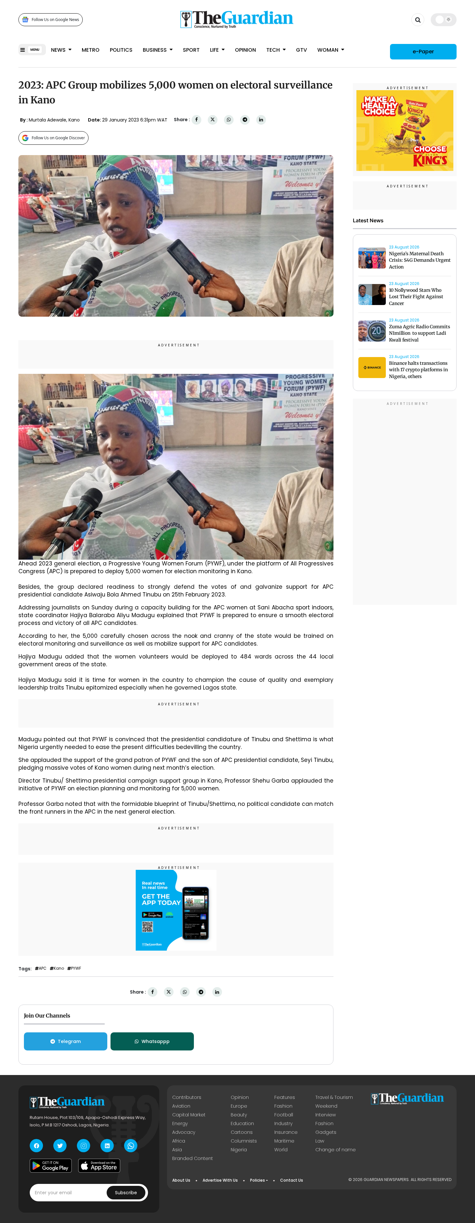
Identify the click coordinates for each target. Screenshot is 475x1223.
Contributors (186, 1097)
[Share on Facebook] (196, 119)
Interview (325, 1115)
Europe (239, 1106)
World (281, 1149)
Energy (180, 1123)
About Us (181, 1180)
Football (283, 1115)
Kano (59, 968)
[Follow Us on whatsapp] (130, 1145)
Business (155, 50)
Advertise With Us (220, 1180)
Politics (121, 50)
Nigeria (239, 1149)
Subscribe (126, 1192)
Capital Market (189, 1115)
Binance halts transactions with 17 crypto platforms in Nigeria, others (418, 370)
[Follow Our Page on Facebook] (36, 1145)
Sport (191, 50)
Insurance (286, 1132)
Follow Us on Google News (55, 19)
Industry (283, 1123)
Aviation (181, 1106)
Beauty (239, 1115)
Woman (328, 50)
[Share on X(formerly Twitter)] (212, 119)
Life (215, 50)
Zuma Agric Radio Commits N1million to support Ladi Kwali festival (419, 333)
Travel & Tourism (334, 1097)
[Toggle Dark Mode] (443, 19)
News (59, 50)
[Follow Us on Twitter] (60, 1145)
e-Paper (423, 51)
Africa (178, 1141)
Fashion (283, 1106)
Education (242, 1123)
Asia (177, 1149)
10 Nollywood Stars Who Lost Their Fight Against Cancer (416, 297)
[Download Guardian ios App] (99, 1165)
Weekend (326, 1106)
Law (319, 1141)
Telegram (69, 1041)
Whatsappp (156, 1041)
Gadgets (325, 1132)
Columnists (244, 1141)
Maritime (284, 1141)
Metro (91, 50)
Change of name (335, 1149)
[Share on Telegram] (245, 119)
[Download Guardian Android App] (51, 1165)
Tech (273, 50)
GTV (301, 50)
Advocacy (183, 1132)
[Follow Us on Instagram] (83, 1145)
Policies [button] (257, 1180)
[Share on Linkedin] (261, 119)
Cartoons (242, 1132)
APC (43, 968)
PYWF (76, 968)
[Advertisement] (404, 503)
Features (284, 1097)
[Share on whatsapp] (229, 119)
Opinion (245, 50)
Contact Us (291, 1180)
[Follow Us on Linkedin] (107, 1145)
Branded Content (192, 1158)
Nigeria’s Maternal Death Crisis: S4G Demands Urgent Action (420, 260)
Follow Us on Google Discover (58, 138)
